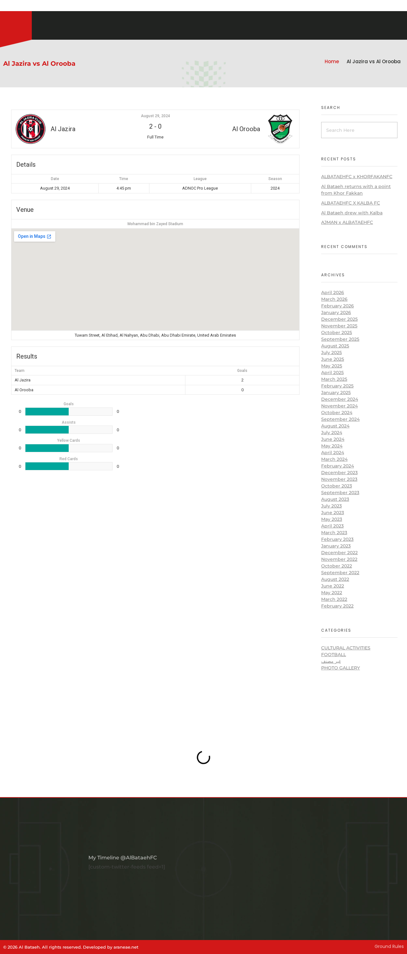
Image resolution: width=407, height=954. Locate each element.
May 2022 (331, 592)
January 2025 (336, 392)
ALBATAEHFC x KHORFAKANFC (356, 176)
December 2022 (339, 552)
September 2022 (340, 572)
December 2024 (339, 399)
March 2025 (334, 379)
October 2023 (336, 486)
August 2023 (335, 499)
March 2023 (334, 532)
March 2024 (334, 459)
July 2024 (331, 432)
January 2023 (336, 546)
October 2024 (336, 412)
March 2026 (334, 299)
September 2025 (340, 339)
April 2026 (332, 292)
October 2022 (336, 566)
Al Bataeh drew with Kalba (352, 213)
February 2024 (337, 466)
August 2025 (335, 346)
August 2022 (335, 579)
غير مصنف (331, 661)
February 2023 (337, 539)
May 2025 (331, 366)
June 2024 (332, 439)
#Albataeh (37, 6)
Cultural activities (345, 648)
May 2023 (331, 519)
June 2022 (332, 586)
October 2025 (336, 332)
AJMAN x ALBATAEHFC (347, 222)
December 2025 (339, 319)
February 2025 (337, 386)
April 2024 (332, 452)
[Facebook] (11, 6)
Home (332, 61)
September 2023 (340, 492)
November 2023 (339, 479)
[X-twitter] (19, 6)
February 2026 (337, 306)
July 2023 (331, 506)
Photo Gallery (340, 668)
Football (333, 654)
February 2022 (337, 606)
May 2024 (331, 446)
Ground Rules (389, 946)
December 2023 (339, 472)
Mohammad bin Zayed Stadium (155, 224)
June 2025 (332, 359)
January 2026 (336, 312)
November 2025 (339, 326)
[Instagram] (3, 6)
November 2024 (339, 406)
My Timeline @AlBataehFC (122, 858)
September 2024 (340, 419)
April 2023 (332, 526)
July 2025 (331, 352)
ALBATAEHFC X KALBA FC (350, 203)
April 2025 (332, 372)
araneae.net (126, 947)
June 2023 (332, 512)
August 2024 (335, 426)
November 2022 (339, 559)
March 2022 (334, 599)
